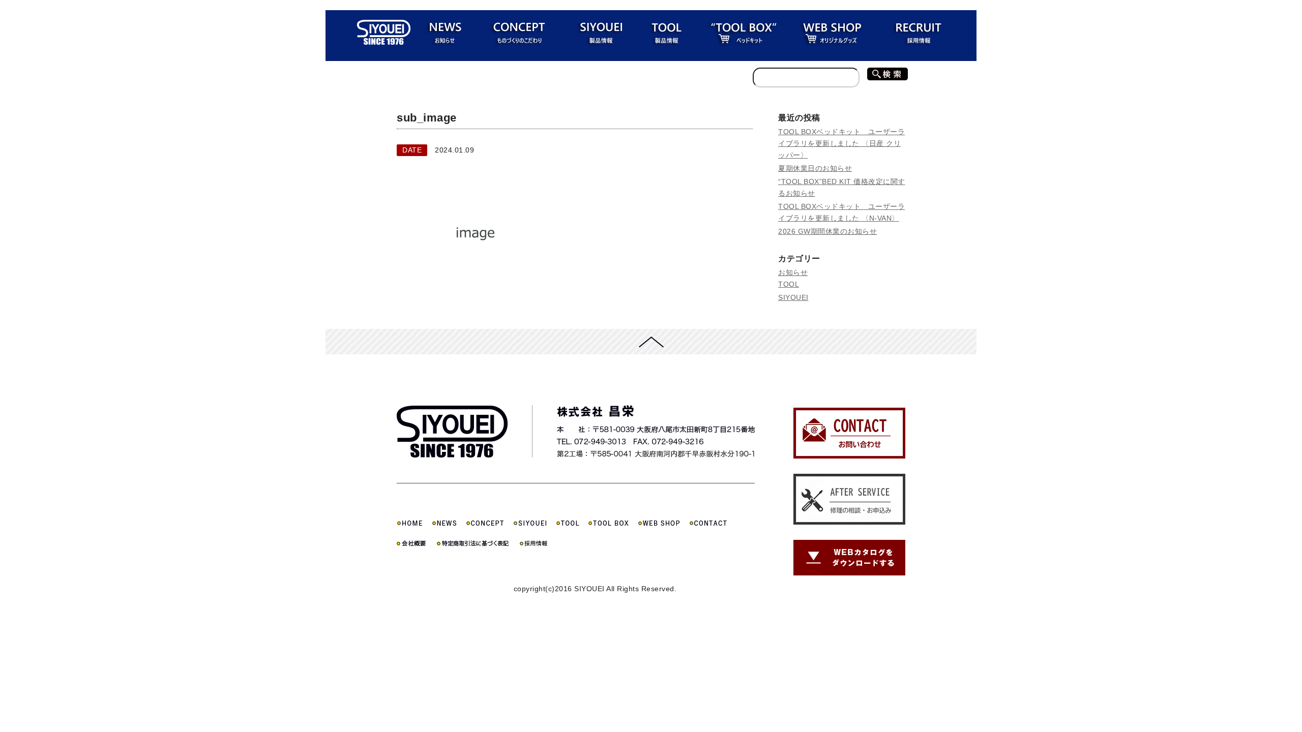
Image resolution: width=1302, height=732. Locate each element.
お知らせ (793, 272)
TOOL (788, 284)
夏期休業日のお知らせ (815, 168)
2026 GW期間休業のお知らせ (827, 231)
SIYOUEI (793, 297)
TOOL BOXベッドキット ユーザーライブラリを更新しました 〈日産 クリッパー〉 (841, 143)
